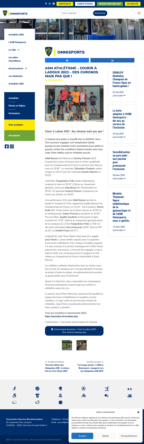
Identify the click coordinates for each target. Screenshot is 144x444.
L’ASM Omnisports (17, 42)
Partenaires (14, 113)
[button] (138, 412)
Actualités (132, 4)
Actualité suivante (94, 362)
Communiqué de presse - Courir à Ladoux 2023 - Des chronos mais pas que (75, 330)
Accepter (82, 436)
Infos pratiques (16, 124)
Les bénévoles (16, 76)
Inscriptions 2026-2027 (110, 4)
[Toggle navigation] (139, 13)
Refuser (106, 436)
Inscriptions (14, 135)
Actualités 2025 (16, 83)
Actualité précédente (56, 362)
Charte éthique (85, 4)
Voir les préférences (129, 436)
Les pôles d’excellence (15, 59)
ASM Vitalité (65, 4)
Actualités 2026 (16, 34)
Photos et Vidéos (17, 105)
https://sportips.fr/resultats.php (61, 316)
